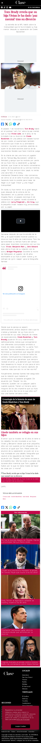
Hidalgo (24, 684)
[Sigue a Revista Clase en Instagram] (7, 7)
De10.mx (25, 699)
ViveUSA (25, 701)
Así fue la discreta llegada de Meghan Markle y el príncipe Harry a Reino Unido (20, 541)
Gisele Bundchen (16, 496)
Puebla (24, 682)
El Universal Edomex (26, 688)
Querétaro (25, 675)
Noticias (4, 117)
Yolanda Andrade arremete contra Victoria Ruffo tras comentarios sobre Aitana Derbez (19, 663)
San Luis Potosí (27, 677)
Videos (13, 731)
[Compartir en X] (6, 124)
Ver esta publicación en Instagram (14, 294)
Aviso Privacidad (22, 731)
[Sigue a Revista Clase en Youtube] (10, 7)
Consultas (31, 731)
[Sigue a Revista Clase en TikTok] (5, 7)
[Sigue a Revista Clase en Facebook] (2, 7)
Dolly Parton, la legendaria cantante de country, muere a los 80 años (17, 602)
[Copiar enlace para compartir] (18, 124)
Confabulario (26, 703)
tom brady (26, 496)
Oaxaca (24, 679)
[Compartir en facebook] (2, 124)
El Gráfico (25, 696)
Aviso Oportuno (27, 705)
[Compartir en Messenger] (14, 124)
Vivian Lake (6, 496)
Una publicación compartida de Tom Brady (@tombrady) (21, 320)
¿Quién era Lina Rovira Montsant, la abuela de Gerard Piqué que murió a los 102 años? (19, 572)
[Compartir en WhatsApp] (10, 124)
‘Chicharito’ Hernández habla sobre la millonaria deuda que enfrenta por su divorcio (17, 632)
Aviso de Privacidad (23, 719)
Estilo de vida (6, 731)
